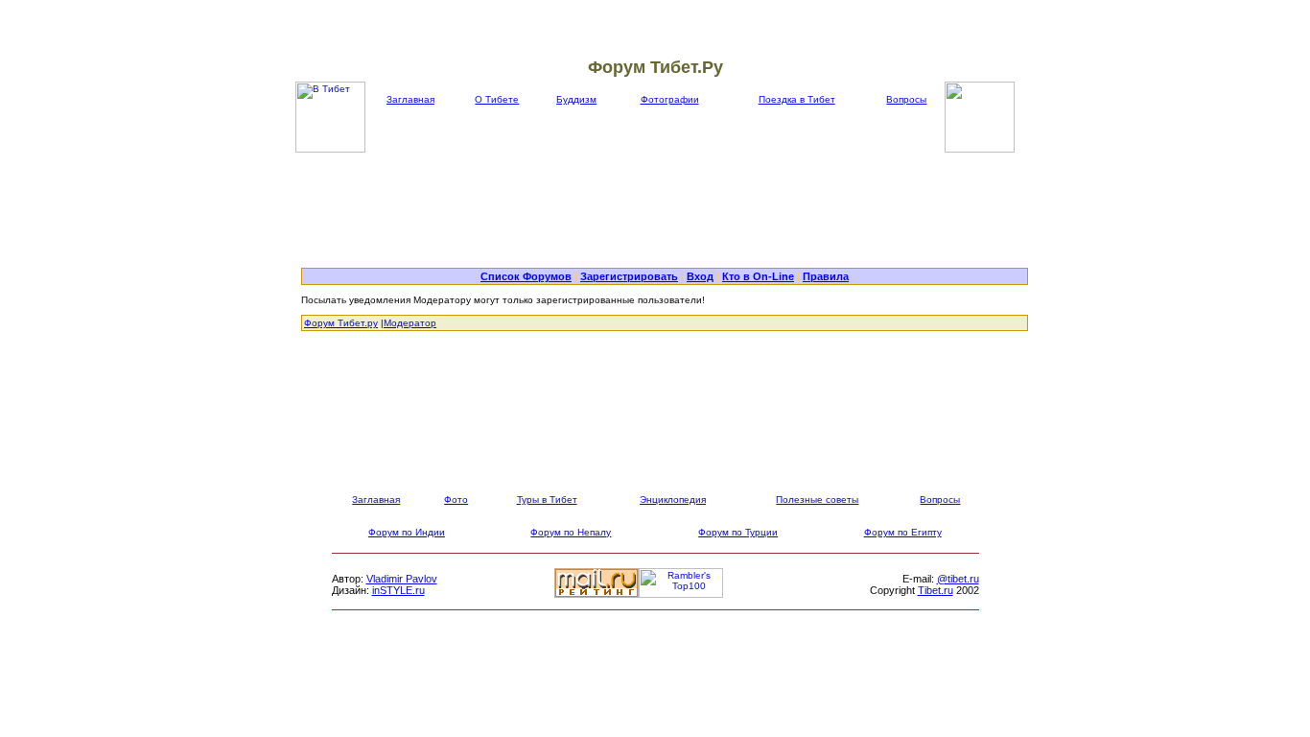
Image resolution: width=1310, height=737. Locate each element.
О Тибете (497, 99)
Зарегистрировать (629, 276)
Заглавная (410, 99)
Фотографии (670, 99)
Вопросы (906, 99)
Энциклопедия (673, 499)
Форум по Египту (903, 532)
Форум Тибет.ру (341, 323)
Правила (826, 276)
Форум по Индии (406, 532)
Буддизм (576, 99)
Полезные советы (817, 499)
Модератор (410, 323)
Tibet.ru (935, 590)
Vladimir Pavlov (401, 578)
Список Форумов (526, 276)
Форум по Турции (738, 532)
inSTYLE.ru (398, 590)
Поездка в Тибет (797, 99)
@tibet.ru (958, 578)
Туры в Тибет (547, 499)
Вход (700, 276)
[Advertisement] (665, 210)
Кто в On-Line (758, 276)
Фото (456, 499)
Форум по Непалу (570, 532)
